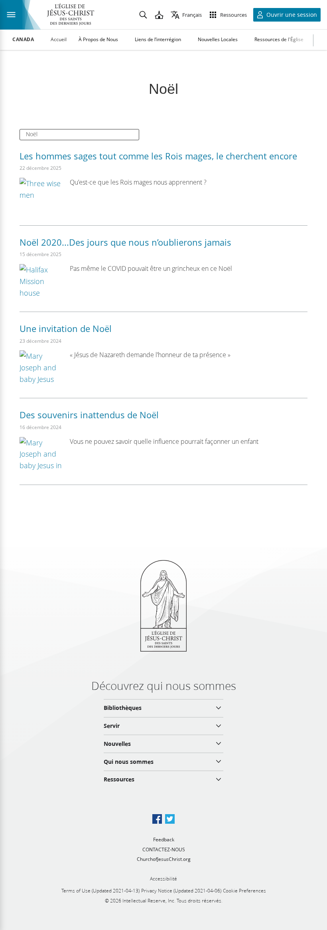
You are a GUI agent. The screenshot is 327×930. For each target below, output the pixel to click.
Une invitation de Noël (66, 328)
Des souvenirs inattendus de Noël (89, 415)
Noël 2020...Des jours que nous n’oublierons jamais (125, 242)
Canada (23, 39)
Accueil (59, 39)
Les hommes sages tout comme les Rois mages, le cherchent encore (158, 156)
